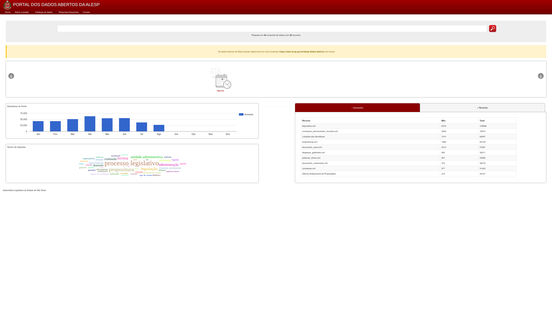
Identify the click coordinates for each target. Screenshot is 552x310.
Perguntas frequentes (68, 12)
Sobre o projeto (22, 12)
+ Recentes (482, 107)
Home (7, 12)
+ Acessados (357, 107)
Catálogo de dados (44, 12)
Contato (86, 12)
